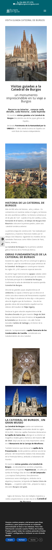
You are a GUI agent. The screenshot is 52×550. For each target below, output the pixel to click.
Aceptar (10, 540)
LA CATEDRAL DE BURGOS (24, 204)
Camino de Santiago (21, 323)
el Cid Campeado (37, 472)
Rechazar (22, 540)
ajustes (8, 535)
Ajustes (33, 540)
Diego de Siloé (39, 314)
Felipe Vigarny (29, 307)
